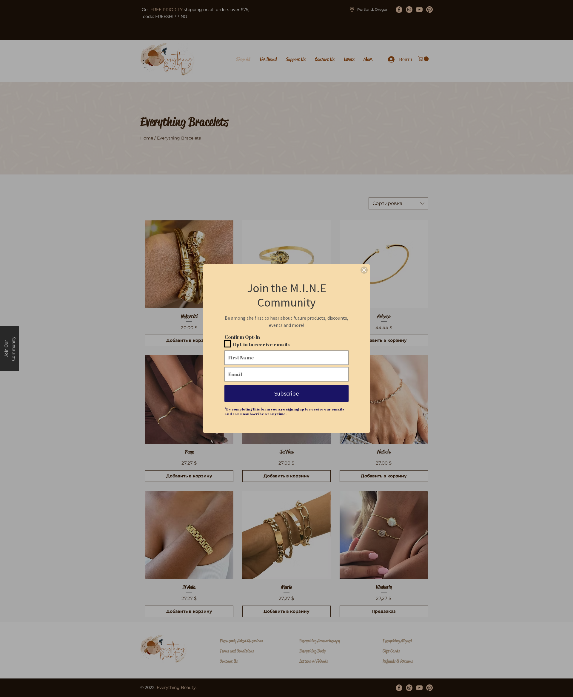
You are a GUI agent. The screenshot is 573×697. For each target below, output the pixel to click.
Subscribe (286, 393)
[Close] (364, 270)
